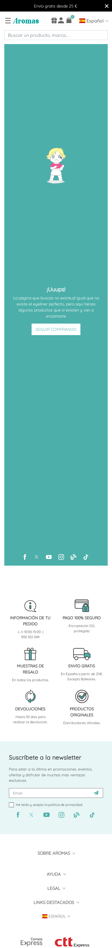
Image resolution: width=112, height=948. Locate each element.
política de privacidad (65, 804)
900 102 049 (30, 637)
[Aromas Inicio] (25, 20)
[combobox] (56, 35)
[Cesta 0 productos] (69, 20)
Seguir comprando (56, 329)
